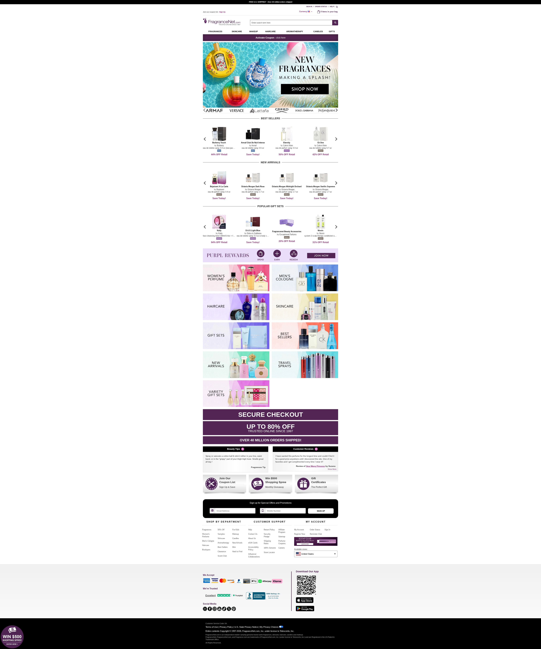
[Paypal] (238, 581)
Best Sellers (223, 547)
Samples (221, 534)
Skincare (237, 31)
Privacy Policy (226, 627)
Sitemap (281, 536)
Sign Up (321, 511)
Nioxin (321, 233)
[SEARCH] (335, 22)
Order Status (321, 6)
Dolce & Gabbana (254, 233)
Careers (281, 548)
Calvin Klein (288, 145)
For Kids (235, 530)
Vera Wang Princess (315, 466)
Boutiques (206, 550)
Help (332, 6)
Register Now (299, 534)
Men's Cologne (208, 541)
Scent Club (222, 556)
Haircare (270, 31)
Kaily (220, 233)
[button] (336, 110)
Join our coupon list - (214, 12)
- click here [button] (271, 37)
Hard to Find (237, 551)
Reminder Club (316, 534)
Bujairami (220, 189)
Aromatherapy (223, 543)
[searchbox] (291, 22)
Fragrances (215, 31)
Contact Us (252, 534)
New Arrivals (237, 543)
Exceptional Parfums (288, 234)
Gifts (332, 31)
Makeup (253, 31)
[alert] (306, 11)
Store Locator (269, 552)
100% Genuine (270, 548)
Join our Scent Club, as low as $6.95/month (270, 2)
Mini (234, 547)
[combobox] (294, 22)
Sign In (309, 6)
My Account (299, 530)
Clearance (222, 551)
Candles (235, 538)
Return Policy (269, 530)
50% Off (221, 530)
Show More (332, 469)
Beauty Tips (233, 449)
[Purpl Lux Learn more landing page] (315, 542)
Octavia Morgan (254, 189)
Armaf (254, 145)
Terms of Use (212, 627)
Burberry (220, 145)
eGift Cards (253, 543)
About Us (252, 538)
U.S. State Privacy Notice (246, 627)
